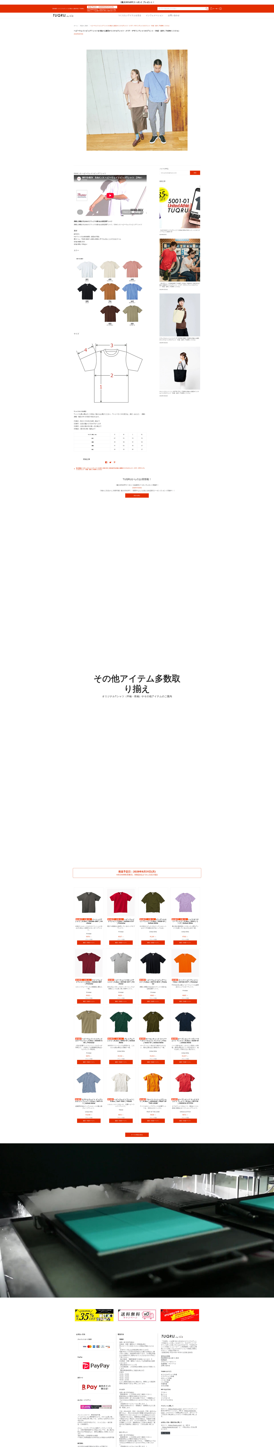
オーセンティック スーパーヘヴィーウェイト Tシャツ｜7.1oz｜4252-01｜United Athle (153, 1041)
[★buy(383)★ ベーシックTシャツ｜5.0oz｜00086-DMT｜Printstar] (89, 902)
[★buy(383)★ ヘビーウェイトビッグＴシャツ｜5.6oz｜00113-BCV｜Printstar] (153, 963)
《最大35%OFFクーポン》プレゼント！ (137, 2)
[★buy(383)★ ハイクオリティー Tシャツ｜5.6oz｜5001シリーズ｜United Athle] (185, 902)
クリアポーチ (165, 1398)
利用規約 (164, 1360)
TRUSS (121, 1110)
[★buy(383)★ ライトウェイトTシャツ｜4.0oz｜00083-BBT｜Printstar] (89, 963)
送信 (195, 173)
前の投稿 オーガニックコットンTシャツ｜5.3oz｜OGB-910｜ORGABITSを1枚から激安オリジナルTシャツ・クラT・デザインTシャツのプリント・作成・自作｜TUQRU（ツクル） (110, 468)
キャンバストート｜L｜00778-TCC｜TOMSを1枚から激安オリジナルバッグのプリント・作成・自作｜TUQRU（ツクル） (179, 392)
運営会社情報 (165, 1356)
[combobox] (181, 8)
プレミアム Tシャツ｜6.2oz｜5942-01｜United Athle (121, 1041)
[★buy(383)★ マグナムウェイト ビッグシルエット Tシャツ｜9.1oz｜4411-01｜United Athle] (89, 1082)
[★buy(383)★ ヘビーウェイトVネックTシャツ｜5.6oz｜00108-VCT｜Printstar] (121, 963)
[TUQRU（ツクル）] (63, 15)
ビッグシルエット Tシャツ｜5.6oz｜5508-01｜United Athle (153, 921)
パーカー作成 (165, 1380)
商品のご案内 (84, 25)
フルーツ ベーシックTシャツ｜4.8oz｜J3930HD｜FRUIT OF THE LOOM (153, 1101)
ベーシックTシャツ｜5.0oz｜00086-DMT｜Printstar (89, 921)
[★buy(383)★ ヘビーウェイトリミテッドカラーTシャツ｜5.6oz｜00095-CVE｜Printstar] (89, 1022)
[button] (213, 9)
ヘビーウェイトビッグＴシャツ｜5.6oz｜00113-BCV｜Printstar (153, 982)
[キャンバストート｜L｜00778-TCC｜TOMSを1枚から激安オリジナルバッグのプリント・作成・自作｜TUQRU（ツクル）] (179, 368)
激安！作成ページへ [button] (89, 942)
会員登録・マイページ (168, 1364)
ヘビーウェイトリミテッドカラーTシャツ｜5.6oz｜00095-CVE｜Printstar (89, 1041)
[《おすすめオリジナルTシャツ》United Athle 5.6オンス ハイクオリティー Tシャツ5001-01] (179, 206)
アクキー (164, 1392)
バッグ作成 (164, 1382)
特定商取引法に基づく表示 (170, 1358)
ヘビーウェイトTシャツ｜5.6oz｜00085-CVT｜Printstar (121, 921)
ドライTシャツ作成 (167, 1376)
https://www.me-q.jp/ (169, 1427)
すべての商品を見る (137, 1135)
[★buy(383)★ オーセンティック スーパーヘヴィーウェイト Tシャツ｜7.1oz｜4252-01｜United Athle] (153, 1022)
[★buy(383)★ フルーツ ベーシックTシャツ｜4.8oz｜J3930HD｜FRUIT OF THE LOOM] (153, 1082)
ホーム (76, 25)
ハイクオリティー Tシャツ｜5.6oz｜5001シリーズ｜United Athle (185, 921)
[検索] (206, 8)
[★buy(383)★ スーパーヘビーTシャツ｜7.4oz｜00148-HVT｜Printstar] (185, 963)
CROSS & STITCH (185, 1112)
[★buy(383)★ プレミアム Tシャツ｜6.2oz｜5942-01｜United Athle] (121, 1022)
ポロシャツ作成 (166, 1378)
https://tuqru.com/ (174, 1409)
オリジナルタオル (167, 1400)
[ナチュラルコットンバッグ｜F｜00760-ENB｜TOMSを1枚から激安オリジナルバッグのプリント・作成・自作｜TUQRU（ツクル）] (179, 314)
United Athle (153, 932)
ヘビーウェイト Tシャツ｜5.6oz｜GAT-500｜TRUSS (121, 1100)
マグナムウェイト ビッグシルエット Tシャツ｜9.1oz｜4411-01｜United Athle (89, 1101)
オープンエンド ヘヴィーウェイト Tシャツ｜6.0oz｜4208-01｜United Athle (185, 1041)
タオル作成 (164, 1386)
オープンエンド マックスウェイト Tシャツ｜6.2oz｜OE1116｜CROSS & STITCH (185, 1101)
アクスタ (164, 1396)
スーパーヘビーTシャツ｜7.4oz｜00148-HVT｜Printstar (185, 981)
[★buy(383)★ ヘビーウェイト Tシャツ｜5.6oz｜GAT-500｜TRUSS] (121, 1082)
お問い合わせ (165, 1365)
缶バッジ (164, 1394)
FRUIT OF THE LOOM (153, 1112)
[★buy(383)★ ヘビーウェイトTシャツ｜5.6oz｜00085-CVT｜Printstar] (121, 902)
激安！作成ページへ (153, 942)
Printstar (89, 933)
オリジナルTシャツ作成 (169, 1374)
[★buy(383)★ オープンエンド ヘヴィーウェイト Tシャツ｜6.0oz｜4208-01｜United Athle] (185, 1022)
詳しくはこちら (165, 1433)
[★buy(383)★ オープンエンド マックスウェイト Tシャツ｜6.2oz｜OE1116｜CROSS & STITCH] (185, 1082)
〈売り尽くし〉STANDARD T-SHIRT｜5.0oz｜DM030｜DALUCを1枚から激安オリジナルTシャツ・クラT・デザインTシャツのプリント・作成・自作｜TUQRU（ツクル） (179, 285)
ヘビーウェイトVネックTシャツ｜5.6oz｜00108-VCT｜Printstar (120, 982)
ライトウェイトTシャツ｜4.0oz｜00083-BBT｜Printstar (89, 982)
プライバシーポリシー (168, 1362)
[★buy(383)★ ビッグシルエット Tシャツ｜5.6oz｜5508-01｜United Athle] (153, 902)
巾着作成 (164, 1384)
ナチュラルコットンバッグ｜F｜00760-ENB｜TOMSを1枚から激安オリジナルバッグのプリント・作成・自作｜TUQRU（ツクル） (179, 339)
